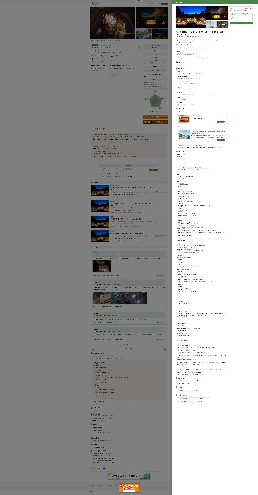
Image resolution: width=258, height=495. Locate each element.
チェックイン (233, 13)
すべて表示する (201, 58)
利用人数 (232, 17)
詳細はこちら (222, 122)
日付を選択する (241, 23)
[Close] (174, 2)
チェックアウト (245, 13)
